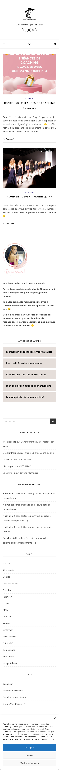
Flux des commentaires (14, 697)
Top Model (8, 656)
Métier (6, 610)
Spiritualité (8, 643)
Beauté (6, 576)
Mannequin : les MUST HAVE (17, 466)
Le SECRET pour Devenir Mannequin (20, 472)
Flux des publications (13, 690)
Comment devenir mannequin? (29, 196)
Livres (6, 603)
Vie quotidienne (10, 663)
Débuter (7, 590)
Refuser (29, 755)
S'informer (8, 629)
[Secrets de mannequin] (29, 14)
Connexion (8, 683)
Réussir (29, 98)
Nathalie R (10, 139)
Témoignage (9, 649)
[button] (54, 718)
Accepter (29, 747)
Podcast (7, 616)
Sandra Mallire (11, 538)
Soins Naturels (10, 636)
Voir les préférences (29, 763)
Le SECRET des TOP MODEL (17, 459)
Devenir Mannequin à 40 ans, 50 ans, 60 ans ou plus (28, 452)
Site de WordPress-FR (14, 703)
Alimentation (9, 570)
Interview (7, 596)
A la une (29, 192)
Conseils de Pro (10, 583)
